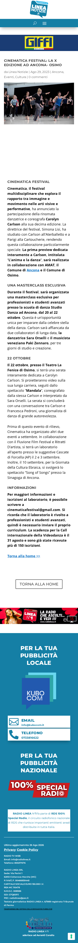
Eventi (9, 77)
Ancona (57, 72)
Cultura (20, 77)
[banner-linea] (39, 623)
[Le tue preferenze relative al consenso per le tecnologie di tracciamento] (71, 936)
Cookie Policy (27, 850)
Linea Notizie (18, 72)
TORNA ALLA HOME (39, 584)
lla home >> (23, 556)
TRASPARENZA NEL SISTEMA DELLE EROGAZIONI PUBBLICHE (28, 909)
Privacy (10, 850)
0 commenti (38, 77)
